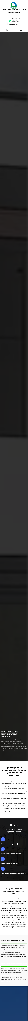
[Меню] (21, 30)
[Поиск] (7, 30)
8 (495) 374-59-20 (14, 12)
